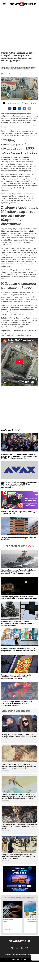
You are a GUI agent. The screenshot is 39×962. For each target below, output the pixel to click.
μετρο (22, 74)
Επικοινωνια (31, 954)
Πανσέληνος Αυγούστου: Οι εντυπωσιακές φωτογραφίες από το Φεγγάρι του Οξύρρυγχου (19, 597)
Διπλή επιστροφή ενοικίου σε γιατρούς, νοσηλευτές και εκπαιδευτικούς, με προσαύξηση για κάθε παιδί (16, 676)
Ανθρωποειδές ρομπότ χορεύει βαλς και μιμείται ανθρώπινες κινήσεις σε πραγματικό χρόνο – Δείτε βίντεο (19, 856)
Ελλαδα (5, 74)
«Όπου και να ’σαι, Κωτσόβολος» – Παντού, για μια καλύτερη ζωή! (19, 512)
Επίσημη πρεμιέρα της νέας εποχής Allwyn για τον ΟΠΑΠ (18, 538)
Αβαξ (13, 74)
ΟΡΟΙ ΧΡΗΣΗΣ (7, 954)
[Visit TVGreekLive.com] (19, 879)
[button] (9, 108)
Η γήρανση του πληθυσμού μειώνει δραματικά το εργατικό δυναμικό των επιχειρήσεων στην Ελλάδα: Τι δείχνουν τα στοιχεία (19, 456)
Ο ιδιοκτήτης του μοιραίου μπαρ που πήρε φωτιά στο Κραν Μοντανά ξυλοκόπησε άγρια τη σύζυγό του (19, 736)
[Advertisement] (19, 29)
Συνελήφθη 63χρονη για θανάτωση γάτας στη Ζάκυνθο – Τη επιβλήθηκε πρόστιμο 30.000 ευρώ (19, 826)
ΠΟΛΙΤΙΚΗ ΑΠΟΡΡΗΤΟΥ (19, 954)
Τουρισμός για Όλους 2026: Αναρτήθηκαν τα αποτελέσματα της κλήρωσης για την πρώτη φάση (18, 650)
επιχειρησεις (17, 74)
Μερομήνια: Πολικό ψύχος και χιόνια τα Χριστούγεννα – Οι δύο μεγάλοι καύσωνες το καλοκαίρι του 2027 (18, 623)
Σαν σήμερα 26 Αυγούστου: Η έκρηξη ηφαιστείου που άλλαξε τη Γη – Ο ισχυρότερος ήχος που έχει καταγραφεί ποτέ (19, 766)
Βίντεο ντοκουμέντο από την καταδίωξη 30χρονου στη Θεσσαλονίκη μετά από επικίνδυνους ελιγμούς (16, 703)
